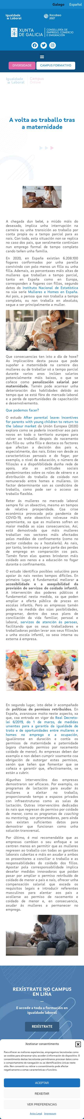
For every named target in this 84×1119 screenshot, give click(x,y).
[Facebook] (34, 45)
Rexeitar (42, 1093)
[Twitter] (43, 45)
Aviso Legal (36, 1114)
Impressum (50, 1114)
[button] (78, 1044)
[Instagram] (52, 45)
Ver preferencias (42, 1104)
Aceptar (42, 1083)
